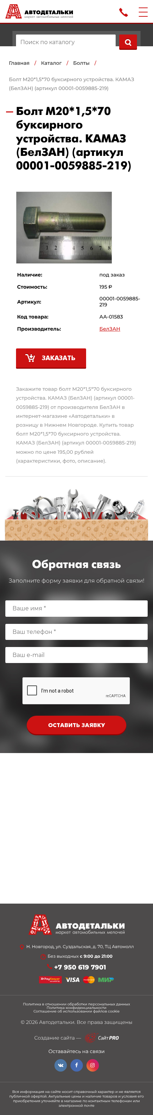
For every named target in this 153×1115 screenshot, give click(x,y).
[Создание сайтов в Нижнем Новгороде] (102, 1037)
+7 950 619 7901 (80, 967)
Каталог (51, 63)
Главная (19, 63)
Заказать (58, 359)
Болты (81, 63)
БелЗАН (109, 329)
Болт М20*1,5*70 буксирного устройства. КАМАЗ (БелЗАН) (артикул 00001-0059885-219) (71, 83)
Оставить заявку (76, 725)
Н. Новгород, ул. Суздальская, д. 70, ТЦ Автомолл (80, 947)
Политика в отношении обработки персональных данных (76, 1004)
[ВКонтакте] (60, 1065)
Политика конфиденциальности (76, 1008)
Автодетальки (56, 1022)
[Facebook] (76, 1065)
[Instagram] (92, 1065)
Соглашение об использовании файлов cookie (76, 1011)
